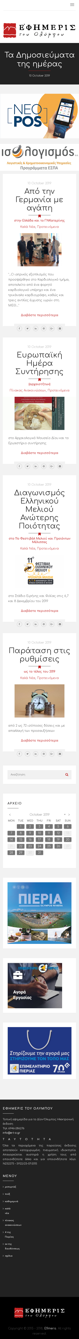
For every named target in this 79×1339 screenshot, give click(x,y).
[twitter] (27, 328)
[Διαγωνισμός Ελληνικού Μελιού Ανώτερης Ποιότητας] (39, 571)
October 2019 (40, 814)
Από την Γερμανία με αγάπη (39, 199)
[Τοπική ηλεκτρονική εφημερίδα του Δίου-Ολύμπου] (39, 30)
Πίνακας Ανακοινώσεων (28, 390)
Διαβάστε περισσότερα (39, 315)
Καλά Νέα (27, 227)
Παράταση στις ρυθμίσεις (39, 655)
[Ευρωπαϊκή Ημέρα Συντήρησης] (39, 413)
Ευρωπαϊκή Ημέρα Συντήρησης (39, 363)
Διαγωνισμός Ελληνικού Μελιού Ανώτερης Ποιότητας (39, 509)
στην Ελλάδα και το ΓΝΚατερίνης (39, 220)
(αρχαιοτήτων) (39, 384)
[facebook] (19, 328)
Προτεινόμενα (48, 227)
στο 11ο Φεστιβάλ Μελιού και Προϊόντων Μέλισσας (39, 540)
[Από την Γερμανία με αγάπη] (39, 249)
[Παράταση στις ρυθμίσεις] (39, 700)
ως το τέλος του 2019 (39, 671)
